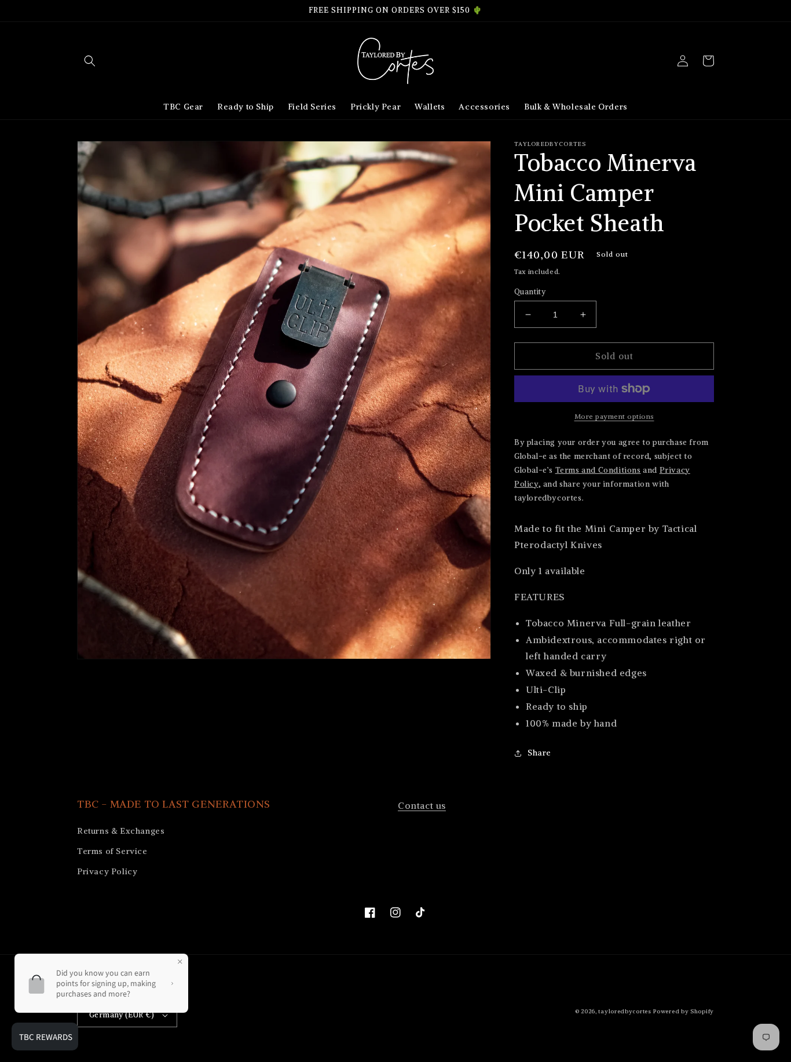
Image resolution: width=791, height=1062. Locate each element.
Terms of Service (112, 851)
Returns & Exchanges (120, 831)
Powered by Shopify (683, 1011)
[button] (89, 61)
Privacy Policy (107, 871)
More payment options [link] (614, 416)
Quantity (529, 292)
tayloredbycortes (624, 1011)
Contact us (422, 805)
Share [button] (539, 752)
